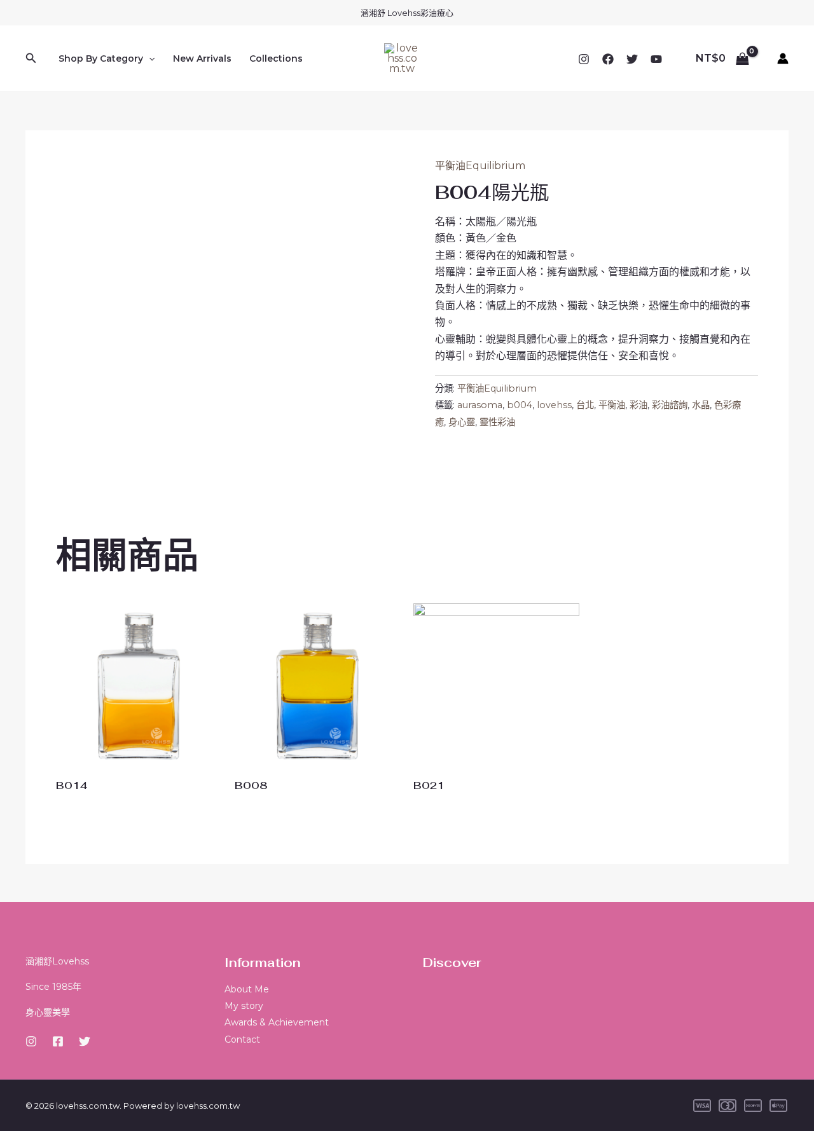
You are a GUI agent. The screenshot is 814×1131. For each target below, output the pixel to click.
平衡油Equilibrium (480, 166)
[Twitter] (632, 59)
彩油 (638, 405)
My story (243, 1005)
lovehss (554, 405)
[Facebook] (608, 59)
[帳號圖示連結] (783, 58)
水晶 (701, 405)
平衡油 (611, 405)
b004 (519, 405)
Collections (276, 58)
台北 (585, 405)
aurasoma (479, 405)
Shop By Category (101, 58)
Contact (242, 1039)
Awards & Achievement (276, 1022)
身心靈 (461, 422)
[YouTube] (656, 59)
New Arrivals (202, 58)
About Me (246, 989)
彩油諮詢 (669, 405)
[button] (31, 58)
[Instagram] (584, 59)
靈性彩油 (497, 422)
